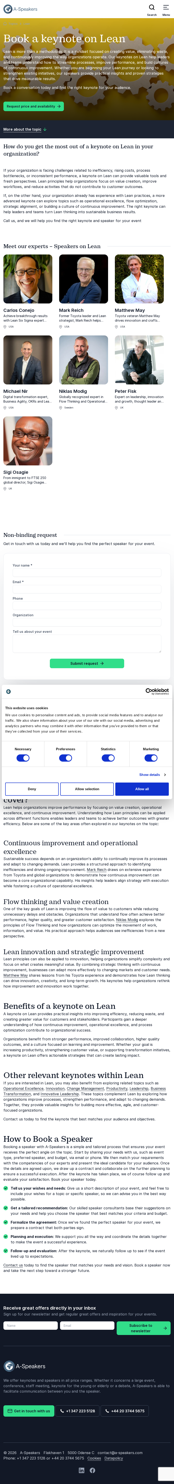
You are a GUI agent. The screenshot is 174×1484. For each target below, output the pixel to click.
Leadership (139, 1088)
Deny (32, 789)
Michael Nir (15, 391)
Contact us (13, 1265)
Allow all (142, 789)
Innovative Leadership (60, 1094)
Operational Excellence (23, 1088)
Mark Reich (71, 310)
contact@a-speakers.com (120, 1452)
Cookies (94, 1458)
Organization (23, 615)
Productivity (116, 1088)
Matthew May (130, 310)
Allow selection (87, 789)
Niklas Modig (73, 391)
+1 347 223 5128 (79, 1411)
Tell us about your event (32, 631)
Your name (22, 565)
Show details (149, 775)
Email (18, 582)
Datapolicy (113, 1458)
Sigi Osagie (15, 472)
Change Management (85, 1088)
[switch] (65, 758)
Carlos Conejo (18, 310)
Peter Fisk (125, 391)
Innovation (55, 1088)
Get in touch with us (31, 1411)
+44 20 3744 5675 (127, 1411)
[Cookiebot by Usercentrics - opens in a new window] (149, 691)
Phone (18, 598)
